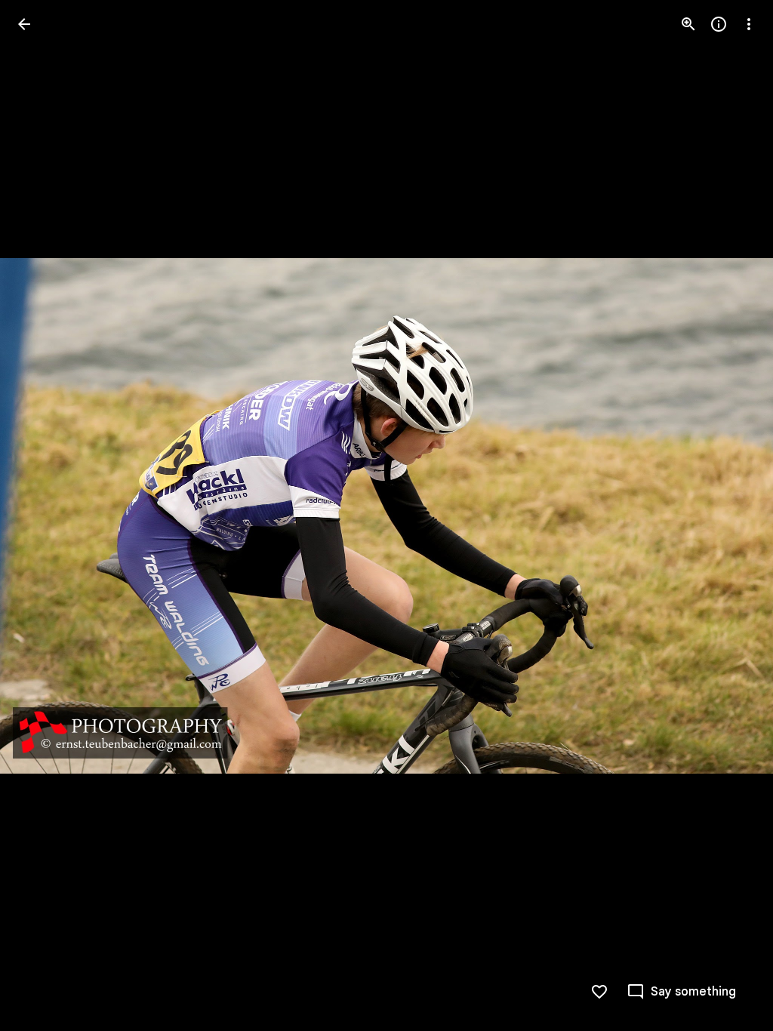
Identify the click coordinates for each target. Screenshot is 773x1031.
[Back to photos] (24, 24)
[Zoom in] (688, 24)
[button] (42, 515)
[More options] (749, 24)
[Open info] (719, 24)
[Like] (599, 992)
